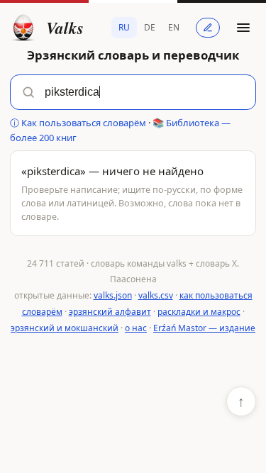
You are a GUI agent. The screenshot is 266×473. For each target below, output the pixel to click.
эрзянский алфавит (110, 312)
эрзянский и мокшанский (64, 328)
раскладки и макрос (198, 312)
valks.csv (155, 295)
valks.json (113, 295)
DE (149, 27)
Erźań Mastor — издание (204, 328)
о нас (136, 328)
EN (173, 27)
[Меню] (243, 27)
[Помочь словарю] (208, 28)
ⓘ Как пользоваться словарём (78, 122)
